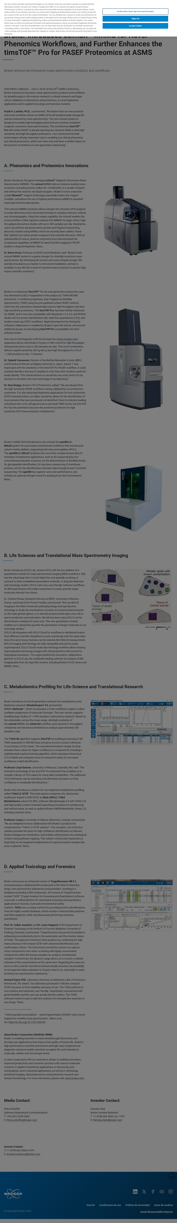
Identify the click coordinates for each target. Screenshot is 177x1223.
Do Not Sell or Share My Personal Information (135, 11)
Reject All (135, 19)
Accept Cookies (135, 26)
